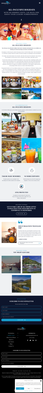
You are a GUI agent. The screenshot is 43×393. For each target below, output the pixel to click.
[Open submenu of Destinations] (18, 333)
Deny (29, 388)
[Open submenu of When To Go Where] (18, 337)
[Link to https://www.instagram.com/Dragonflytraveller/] (35, 340)
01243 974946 (31, 337)
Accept (20, 388)
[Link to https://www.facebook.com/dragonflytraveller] (27, 340)
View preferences (37, 388)
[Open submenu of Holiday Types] (18, 335)
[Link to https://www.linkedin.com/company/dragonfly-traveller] (33, 340)
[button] (40, 380)
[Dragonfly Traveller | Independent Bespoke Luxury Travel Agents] (6, 1)
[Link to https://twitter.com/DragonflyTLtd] (30, 340)
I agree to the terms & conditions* (8, 316)
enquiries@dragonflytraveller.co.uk (32, 335)
